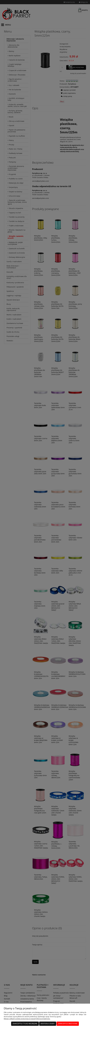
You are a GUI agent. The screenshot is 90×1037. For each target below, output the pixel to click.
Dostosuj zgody (48, 1023)
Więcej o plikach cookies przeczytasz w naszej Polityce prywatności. (27, 1019)
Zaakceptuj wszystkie (67, 1023)
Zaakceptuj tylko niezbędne (25, 1023)
